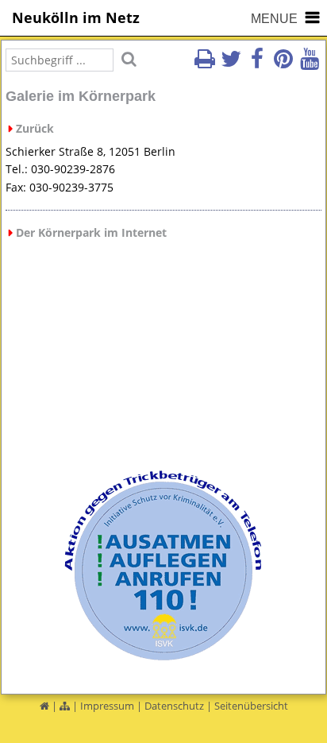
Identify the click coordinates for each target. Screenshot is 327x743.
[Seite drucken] (205, 63)
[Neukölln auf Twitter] (231, 63)
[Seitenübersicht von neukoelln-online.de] (65, 705)
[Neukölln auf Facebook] (257, 63)
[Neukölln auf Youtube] (309, 63)
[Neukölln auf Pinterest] (283, 63)
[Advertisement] (164, 357)
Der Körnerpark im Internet (91, 232)
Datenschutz (174, 705)
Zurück (35, 128)
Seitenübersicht (251, 705)
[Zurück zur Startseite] (44, 705)
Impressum (107, 705)
